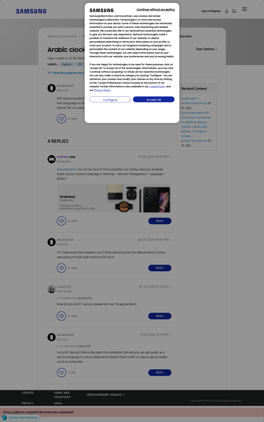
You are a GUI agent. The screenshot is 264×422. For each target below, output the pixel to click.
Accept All (154, 100)
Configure (110, 100)
